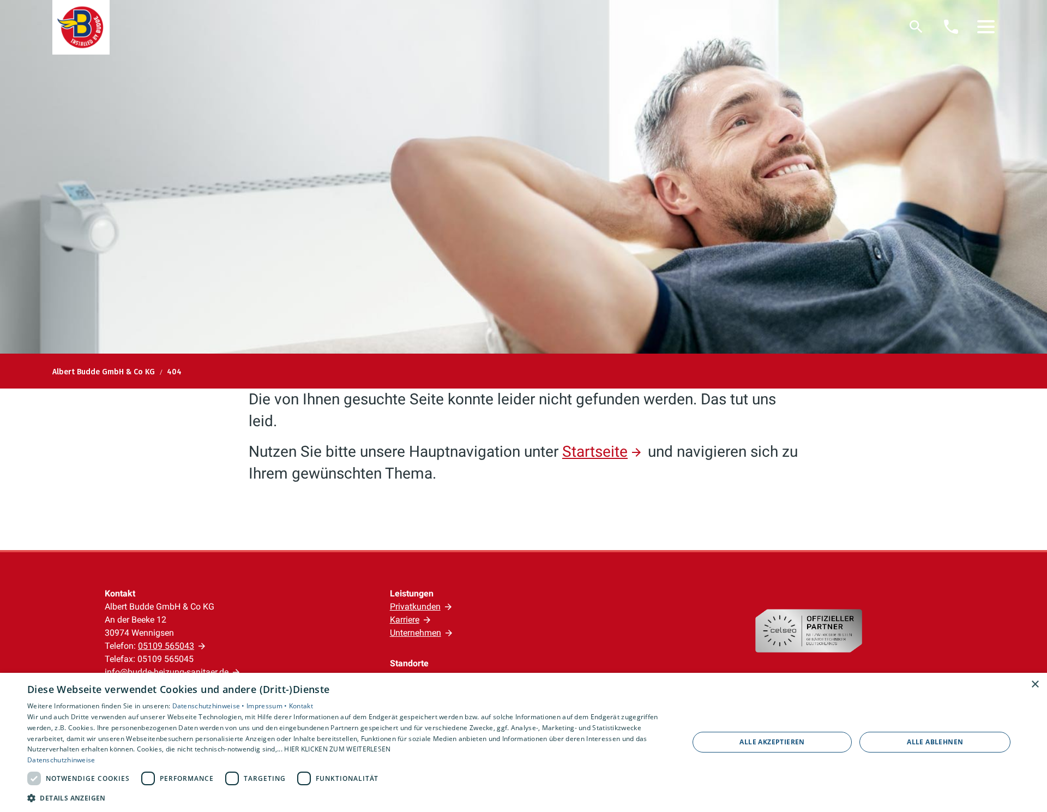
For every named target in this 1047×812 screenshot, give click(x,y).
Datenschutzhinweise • (209, 705)
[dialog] (523, 742)
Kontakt (301, 705)
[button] (986, 26)
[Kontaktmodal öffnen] (951, 26)
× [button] (1035, 684)
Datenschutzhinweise (61, 760)
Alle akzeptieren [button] (771, 742)
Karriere (404, 619)
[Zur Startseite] (81, 27)
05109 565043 (166, 646)
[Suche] (916, 26)
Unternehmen (415, 633)
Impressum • (267, 705)
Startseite (595, 452)
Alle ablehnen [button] (935, 742)
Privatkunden (415, 606)
